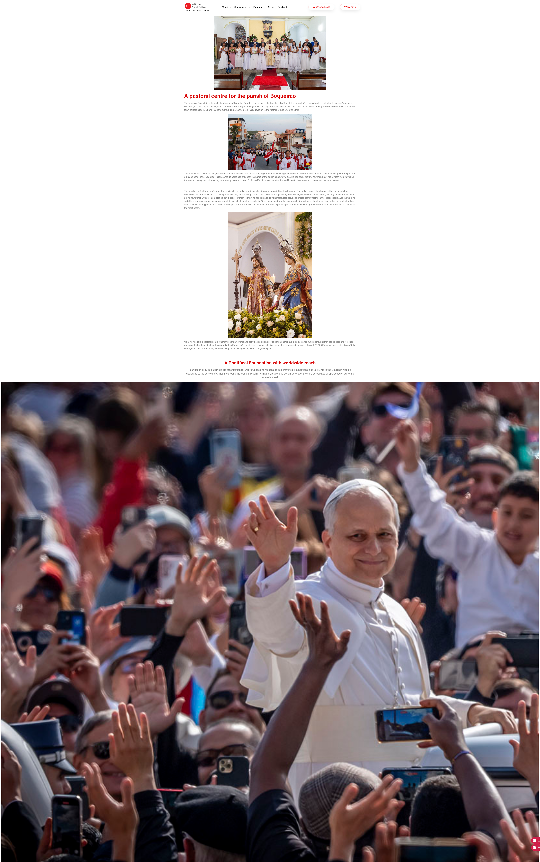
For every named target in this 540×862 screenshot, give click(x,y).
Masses (257, 7)
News (271, 7)
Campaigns (240, 7)
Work (225, 7)
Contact (282, 7)
